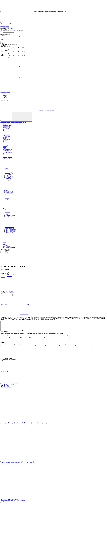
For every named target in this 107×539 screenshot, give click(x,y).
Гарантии (24, 462)
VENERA (9, 276)
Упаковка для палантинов (8, 155)
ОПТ (4, 98)
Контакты (5, 97)
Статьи (13, 499)
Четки (4, 141)
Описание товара (4, 315)
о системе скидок (11, 292)
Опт (34, 462)
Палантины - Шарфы (7, 125)
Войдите (2, 291)
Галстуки (5, 140)
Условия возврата (18, 462)
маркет (6, 179)
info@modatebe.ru (6, 386)
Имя (1, 31)
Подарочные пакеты (7, 153)
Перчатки (5, 129)
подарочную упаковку (13, 279)
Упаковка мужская (7, 158)
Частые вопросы (29, 462)
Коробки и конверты (7, 152)
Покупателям (3, 462)
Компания (2, 499)
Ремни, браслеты (6, 139)
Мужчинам (7, 122)
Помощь (5, 95)
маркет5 (7, 180)
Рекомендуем (8, 178)
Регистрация (5, 89)
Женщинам (2, 122)
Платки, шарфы (6, 143)
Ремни (4, 148)
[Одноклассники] (28, 263)
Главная (4, 244)
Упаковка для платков (7, 157)
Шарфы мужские (6, 135)
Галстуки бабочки (7, 150)
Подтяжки (5, 137)
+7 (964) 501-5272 (50, 110)
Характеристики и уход (13, 315)
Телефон (2, 33)
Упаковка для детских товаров (9, 154)
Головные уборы (6, 126)
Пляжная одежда (6, 127)
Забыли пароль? (7, 12)
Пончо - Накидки (6, 130)
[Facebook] (9, 263)
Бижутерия (5, 131)
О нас (6, 499)
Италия (9, 277)
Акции (24, 122)
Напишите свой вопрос (5, 41)
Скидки (4, 96)
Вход (4, 88)
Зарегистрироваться (4, 26)
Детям (11, 122)
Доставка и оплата (7, 94)
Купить (28, 304)
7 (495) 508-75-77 (4, 384)
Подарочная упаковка (17, 122)
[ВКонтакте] (47, 263)
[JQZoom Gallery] (4, 251)
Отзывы (20, 315)
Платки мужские (6, 134)
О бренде (6, 331)
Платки (4, 124)
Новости (9, 499)
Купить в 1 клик (3, 304)
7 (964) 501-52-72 (11, 384)
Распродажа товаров (21, 500)
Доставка (2, 331)
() (4, 371)
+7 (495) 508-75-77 (42, 110)
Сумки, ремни (6, 128)
